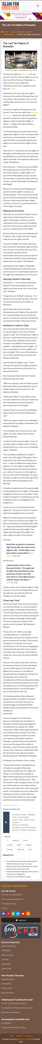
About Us (19, 1036)
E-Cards (4, 908)
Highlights (32, 815)
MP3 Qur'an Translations (10, 1012)
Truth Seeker (6, 950)
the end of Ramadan (28, 827)
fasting (12, 88)
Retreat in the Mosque (20, 825)
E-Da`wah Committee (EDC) (11, 895)
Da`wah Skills (6, 1023)
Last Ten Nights (23, 817)
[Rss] (28, 914)
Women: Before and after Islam (18, 869)
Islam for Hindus (7, 955)
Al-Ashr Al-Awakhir (19, 815)
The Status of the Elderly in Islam (18, 877)
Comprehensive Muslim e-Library (13, 1027)
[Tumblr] (13, 914)
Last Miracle (6, 964)
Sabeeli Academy (7, 979)
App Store (22, 920)
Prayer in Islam (6, 988)
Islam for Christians (8, 946)
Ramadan (25, 74)
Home (12, 1036)
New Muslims (6, 984)
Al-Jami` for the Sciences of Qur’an (14, 1003)
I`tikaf (14, 817)
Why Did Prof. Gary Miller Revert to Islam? (22, 866)
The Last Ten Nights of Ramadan (24, 830)
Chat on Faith (6, 968)
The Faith (4, 959)
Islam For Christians (25, 1039)
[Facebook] (4, 914)
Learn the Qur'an (7, 993)
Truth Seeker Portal (8, 904)
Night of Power (29, 820)
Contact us (29, 1036)
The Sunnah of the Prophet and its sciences (16, 1008)
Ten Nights (16, 827)
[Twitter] (18, 914)
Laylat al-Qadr (17, 820)
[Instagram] (8, 914)
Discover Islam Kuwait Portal (12, 899)
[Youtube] (23, 914)
